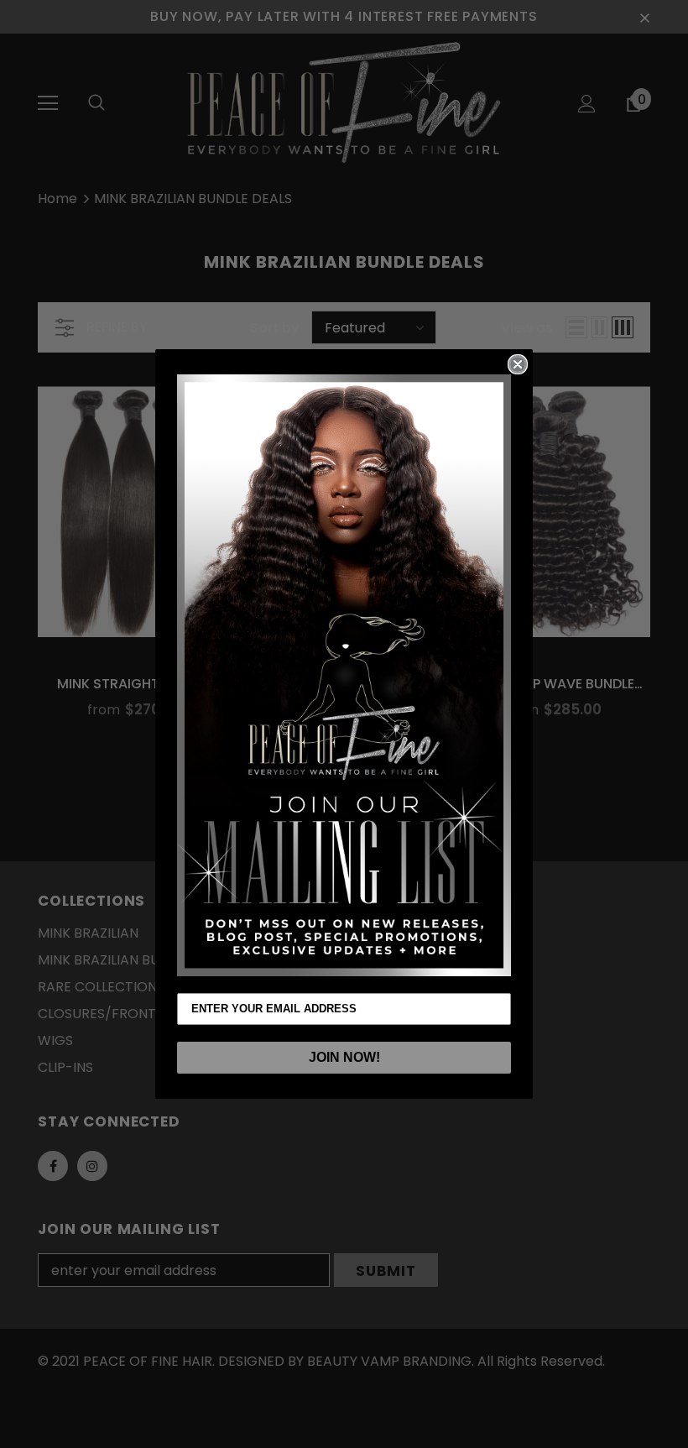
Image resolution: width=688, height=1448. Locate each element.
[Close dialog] (517, 364)
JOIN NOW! (344, 1057)
